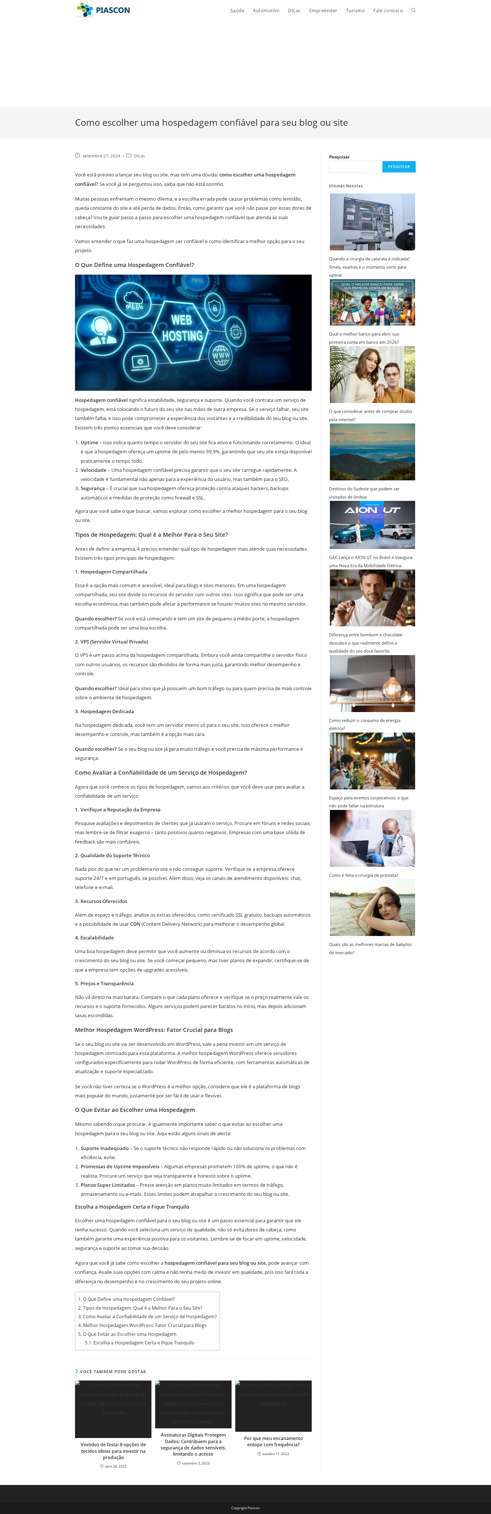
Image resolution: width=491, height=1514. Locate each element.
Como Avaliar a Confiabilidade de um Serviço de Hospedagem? (147, 1316)
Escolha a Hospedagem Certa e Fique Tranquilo (139, 1343)
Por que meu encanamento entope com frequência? (273, 1441)
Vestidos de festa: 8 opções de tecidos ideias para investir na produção (113, 1450)
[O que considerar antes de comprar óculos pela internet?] (372, 374)
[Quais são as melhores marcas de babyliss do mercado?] (372, 907)
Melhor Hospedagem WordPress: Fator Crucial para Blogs (142, 1325)
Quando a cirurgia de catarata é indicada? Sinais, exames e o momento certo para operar (369, 267)
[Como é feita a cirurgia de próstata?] (372, 838)
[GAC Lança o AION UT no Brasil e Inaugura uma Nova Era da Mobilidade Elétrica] (372, 525)
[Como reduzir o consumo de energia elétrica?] (372, 683)
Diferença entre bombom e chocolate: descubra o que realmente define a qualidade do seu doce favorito (366, 643)
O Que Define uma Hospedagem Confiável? (126, 1299)
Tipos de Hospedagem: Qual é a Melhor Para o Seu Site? (140, 1308)
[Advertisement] (245, 64)
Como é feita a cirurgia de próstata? (363, 875)
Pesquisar (339, 157)
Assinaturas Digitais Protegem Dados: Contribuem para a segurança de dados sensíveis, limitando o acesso (193, 1444)
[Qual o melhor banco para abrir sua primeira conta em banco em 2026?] (372, 302)
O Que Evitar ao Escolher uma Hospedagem (127, 1334)
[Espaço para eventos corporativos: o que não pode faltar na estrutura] (372, 761)
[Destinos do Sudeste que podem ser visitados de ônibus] (372, 451)
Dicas (139, 156)
